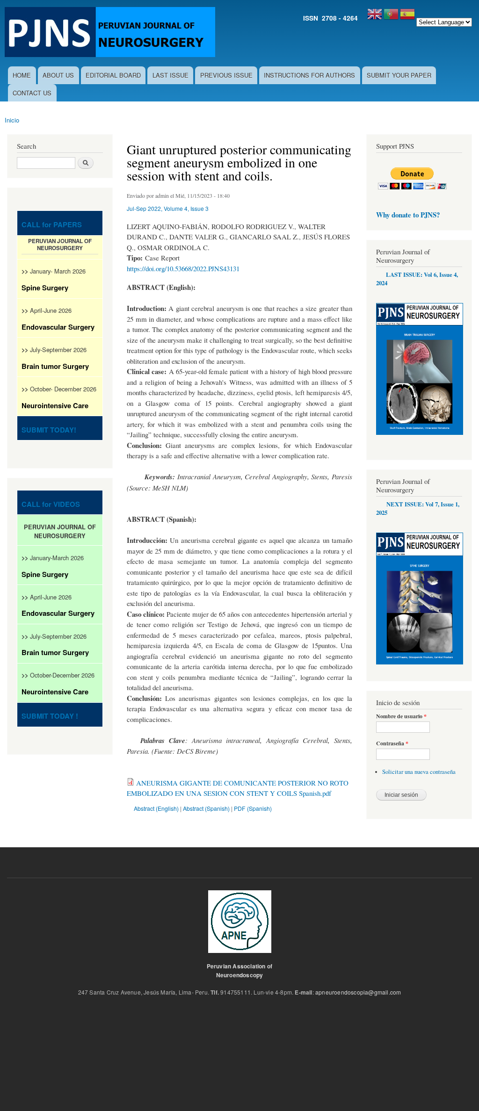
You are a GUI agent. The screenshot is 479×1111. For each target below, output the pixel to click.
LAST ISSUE (170, 75)
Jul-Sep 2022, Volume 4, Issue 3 (168, 208)
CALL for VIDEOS (51, 504)
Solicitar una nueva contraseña (419, 772)
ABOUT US (58, 75)
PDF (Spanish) (253, 808)
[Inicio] (111, 33)
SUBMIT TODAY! (49, 430)
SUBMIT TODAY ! (50, 716)
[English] (374, 18)
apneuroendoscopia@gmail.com (358, 992)
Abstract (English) (156, 808)
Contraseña (392, 743)
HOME (22, 75)
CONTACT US (32, 92)
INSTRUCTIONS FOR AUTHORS (309, 75)
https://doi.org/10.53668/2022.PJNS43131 (183, 268)
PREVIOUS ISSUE (226, 75)
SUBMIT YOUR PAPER (399, 75)
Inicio (12, 119)
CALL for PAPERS (52, 224)
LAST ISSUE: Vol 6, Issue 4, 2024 (417, 278)
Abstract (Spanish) (206, 808)
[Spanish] (407, 18)
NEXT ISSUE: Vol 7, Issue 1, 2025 (417, 508)
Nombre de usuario (401, 716)
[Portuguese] (391, 18)
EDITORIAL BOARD (113, 75)
